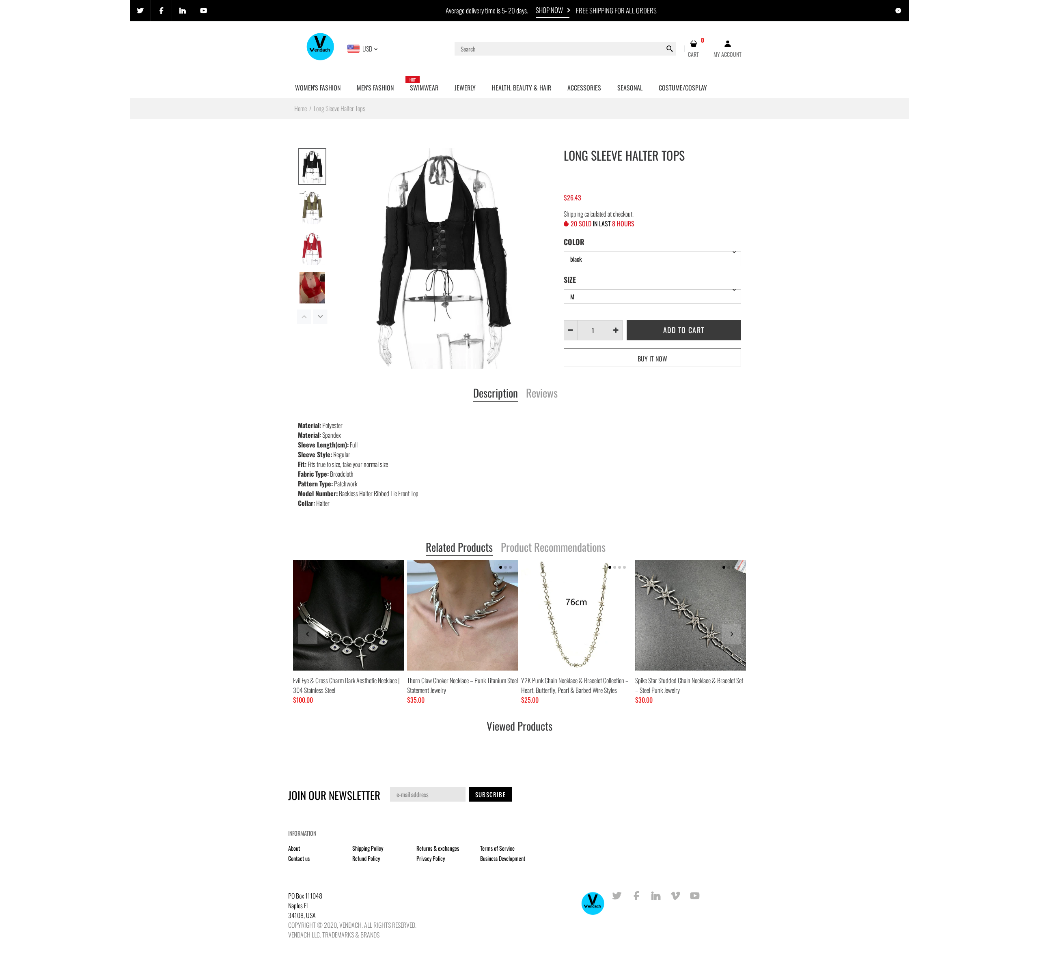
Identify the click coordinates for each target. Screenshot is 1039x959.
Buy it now (652, 358)
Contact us (299, 858)
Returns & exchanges (437, 848)
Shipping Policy (367, 848)
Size (570, 279)
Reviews (542, 393)
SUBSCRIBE (490, 794)
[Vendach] (320, 48)
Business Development (502, 858)
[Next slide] (731, 634)
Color (574, 242)
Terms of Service (497, 848)
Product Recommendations (553, 547)
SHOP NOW (549, 10)
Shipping (573, 214)
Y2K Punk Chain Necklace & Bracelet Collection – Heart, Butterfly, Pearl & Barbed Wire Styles (575, 685)
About (294, 848)
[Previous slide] (307, 634)
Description (495, 393)
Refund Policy (366, 858)
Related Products (459, 547)
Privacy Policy (430, 858)
